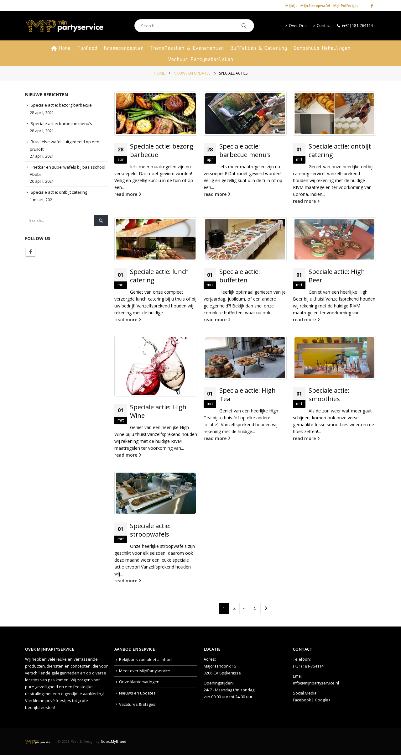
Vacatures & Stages (137, 704)
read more (126, 194)
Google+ (323, 700)
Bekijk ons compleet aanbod (145, 659)
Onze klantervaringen (139, 681)
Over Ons (298, 25)
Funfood (87, 48)
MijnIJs (291, 5)
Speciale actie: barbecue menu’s (245, 150)
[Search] (244, 25)
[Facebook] (372, 6)
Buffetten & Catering (259, 48)
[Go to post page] (155, 114)
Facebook (30, 251)
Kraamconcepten (123, 48)
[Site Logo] (64, 26)
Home (64, 48)
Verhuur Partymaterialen (200, 59)
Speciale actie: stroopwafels (150, 530)
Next (265, 608)
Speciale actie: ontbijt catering (59, 192)
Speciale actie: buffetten (239, 275)
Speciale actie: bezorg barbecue (61, 105)
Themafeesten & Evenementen (187, 48)
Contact (324, 25)
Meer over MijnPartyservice (144, 671)
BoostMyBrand (113, 741)
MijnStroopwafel (315, 5)
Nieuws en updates (137, 693)
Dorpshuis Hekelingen (322, 48)
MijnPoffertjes (346, 5)
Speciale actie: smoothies (329, 394)
